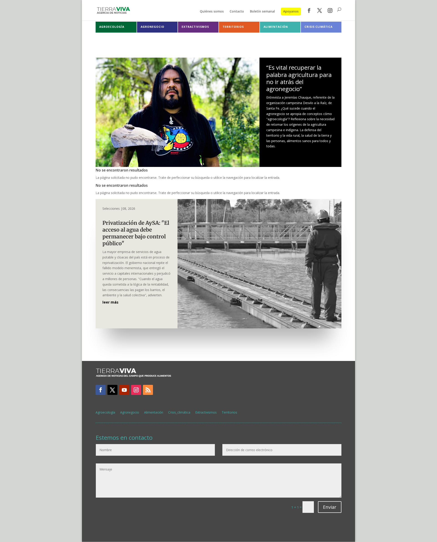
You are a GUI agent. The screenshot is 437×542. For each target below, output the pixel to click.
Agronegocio (129, 412)
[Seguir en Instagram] (136, 390)
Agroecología (105, 412)
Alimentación (153, 412)
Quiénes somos (212, 11)
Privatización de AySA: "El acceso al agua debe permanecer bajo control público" (135, 233)
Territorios (229, 412)
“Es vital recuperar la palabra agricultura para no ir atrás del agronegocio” (299, 78)
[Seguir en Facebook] (101, 390)
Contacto (237, 11)
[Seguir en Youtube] (124, 390)
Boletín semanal (262, 11)
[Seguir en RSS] (148, 390)
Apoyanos (291, 11)
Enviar (329, 507)
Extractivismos (206, 412)
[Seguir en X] (112, 390)
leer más (110, 302)
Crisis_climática (179, 412)
